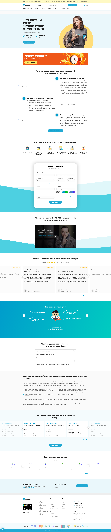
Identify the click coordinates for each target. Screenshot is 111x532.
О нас (63, 501)
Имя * (38, 186)
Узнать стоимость (29, 42)
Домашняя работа (34, 269)
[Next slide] (88, 276)
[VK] (70, 192)
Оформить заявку (72, 5)
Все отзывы (85, 295)
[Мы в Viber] (80, 514)
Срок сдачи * (71, 178)
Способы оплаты (34, 8)
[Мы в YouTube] (80, 519)
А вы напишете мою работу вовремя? (44, 357)
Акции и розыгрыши (54, 510)
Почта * (38, 194)
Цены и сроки (26, 8)
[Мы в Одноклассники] (77, 519)
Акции (63, 8)
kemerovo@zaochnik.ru (80, 503)
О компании (42, 8)
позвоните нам (31, 487)
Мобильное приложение (67, 502)
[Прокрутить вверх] (108, 527)
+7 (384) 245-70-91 (79, 501)
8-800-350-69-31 (60, 484)
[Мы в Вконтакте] (77, 514)
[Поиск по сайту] (87, 8)
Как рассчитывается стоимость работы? (45, 354)
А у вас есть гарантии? (41, 361)
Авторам (39, 5)
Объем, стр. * (60, 178)
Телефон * (60, 186)
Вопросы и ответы (54, 508)
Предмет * (60, 172)
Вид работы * (40, 172)
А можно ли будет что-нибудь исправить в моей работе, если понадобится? (53, 364)
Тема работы (39, 178)
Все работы (85, 439)
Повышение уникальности (103, 269)
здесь (24, 487)
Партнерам (64, 510)
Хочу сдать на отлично (56, 130)
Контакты (68, 8)
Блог (59, 8)
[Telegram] (63, 192)
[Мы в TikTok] (82, 519)
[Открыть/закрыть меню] (23, 12)
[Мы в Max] (85, 514)
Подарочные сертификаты (55, 511)
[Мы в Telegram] (74, 514)
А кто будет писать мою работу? (43, 351)
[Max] (73, 192)
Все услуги (85, 473)
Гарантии (49, 8)
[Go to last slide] (22, 276)
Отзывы (54, 8)
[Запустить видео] (55, 236)
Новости (63, 504)
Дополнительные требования (55, 183)
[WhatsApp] (66, 192)
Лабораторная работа (69, 269)
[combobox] (45, 175)
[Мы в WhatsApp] (82, 514)
